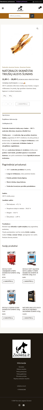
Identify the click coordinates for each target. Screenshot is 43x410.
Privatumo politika (21, 376)
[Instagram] (19, 405)
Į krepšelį (22, 104)
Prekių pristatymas (21, 371)
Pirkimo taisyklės (21, 369)
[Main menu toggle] (3, 8)
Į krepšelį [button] (8, 281)
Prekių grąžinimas (21, 374)
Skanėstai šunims (25, 67)
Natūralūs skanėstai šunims (10, 67)
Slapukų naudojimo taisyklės (21, 378)
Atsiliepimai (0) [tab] (7, 123)
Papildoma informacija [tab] (9, 119)
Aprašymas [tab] (6, 115)
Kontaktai (21, 367)
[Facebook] (23, 405)
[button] (37, 28)
